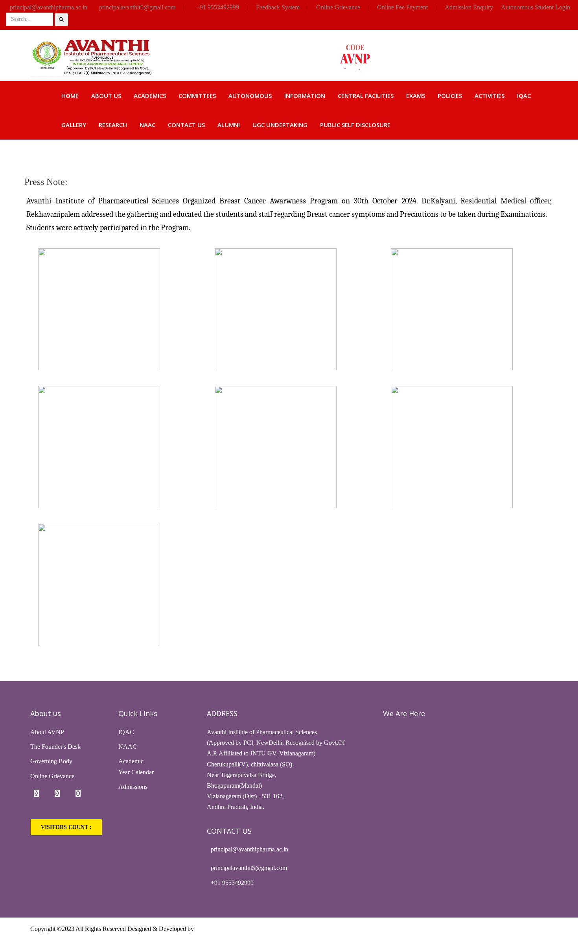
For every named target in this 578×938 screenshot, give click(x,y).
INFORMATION (304, 96)
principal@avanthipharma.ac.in (48, 7)
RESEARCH (113, 125)
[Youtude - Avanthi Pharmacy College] (78, 793)
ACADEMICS (150, 96)
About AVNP (47, 732)
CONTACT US (186, 125)
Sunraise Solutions (218, 928)
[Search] (61, 19)
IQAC (524, 96)
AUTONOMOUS (250, 96)
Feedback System (278, 7)
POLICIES (450, 96)
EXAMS (415, 96)
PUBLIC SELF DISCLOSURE (355, 125)
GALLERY (73, 125)
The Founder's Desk (55, 746)
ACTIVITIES (489, 96)
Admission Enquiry (469, 7)
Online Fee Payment (402, 7)
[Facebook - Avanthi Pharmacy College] (36, 793)
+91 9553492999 (217, 7)
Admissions (132, 786)
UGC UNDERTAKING (279, 125)
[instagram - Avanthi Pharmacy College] (57, 793)
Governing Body (51, 761)
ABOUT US (106, 96)
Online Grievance (338, 7)
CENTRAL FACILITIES (366, 96)
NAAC (147, 125)
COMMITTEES (197, 96)
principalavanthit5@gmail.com (137, 7)
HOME (70, 96)
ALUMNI (228, 125)
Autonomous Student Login (535, 7)
